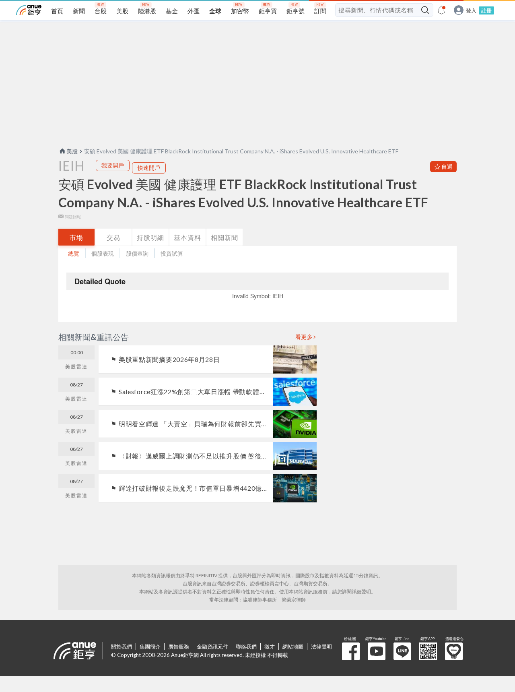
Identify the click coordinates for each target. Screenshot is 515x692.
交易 (113, 237)
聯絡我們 (246, 646)
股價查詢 (137, 253)
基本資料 (187, 237)
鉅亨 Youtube (376, 651)
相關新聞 (224, 237)
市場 (76, 237)
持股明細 (150, 237)
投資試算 (172, 253)
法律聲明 (321, 646)
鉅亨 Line (402, 651)
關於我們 (121, 646)
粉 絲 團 (351, 651)
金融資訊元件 (212, 646)
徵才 (269, 646)
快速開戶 (149, 167)
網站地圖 (292, 646)
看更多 (304, 337)
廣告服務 (178, 646)
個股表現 (102, 253)
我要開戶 (112, 165)
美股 (72, 151)
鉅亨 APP (428, 651)
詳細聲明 (361, 592)
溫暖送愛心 (454, 651)
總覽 (73, 253)
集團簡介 (150, 646)
